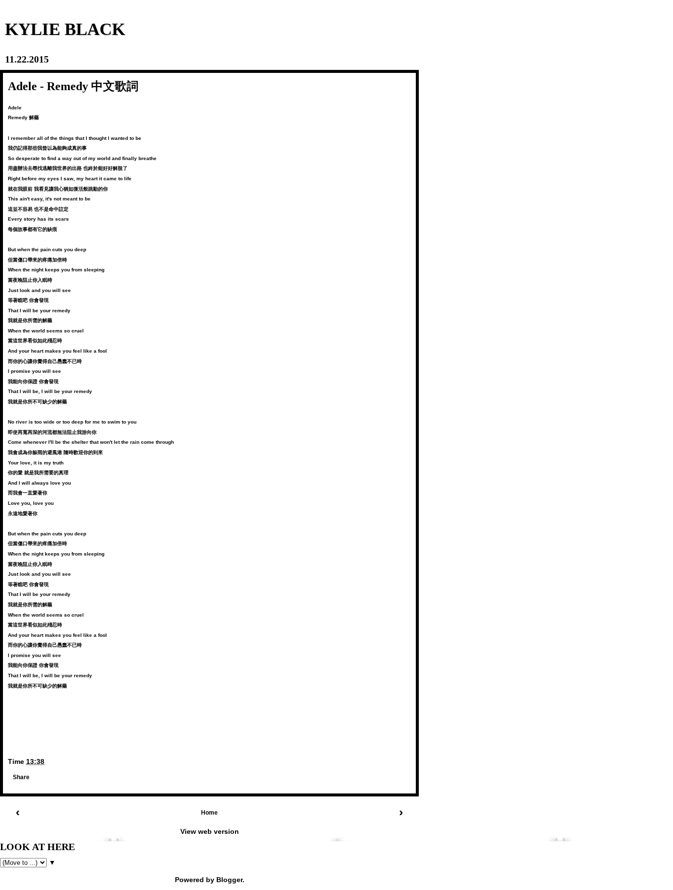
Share (21, 777)
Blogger (229, 880)
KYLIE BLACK (65, 29)
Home (209, 812)
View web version (209, 831)
